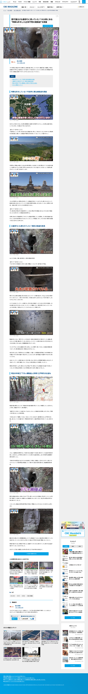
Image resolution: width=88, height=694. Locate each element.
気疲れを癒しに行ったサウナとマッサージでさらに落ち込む (76, 598)
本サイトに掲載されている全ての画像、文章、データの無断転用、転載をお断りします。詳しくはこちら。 (24, 679)
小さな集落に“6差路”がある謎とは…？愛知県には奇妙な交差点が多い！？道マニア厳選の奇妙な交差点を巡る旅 (31, 573)
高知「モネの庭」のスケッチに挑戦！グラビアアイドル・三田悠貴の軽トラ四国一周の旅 (76, 612)
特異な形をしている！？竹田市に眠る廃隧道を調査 (23, 79)
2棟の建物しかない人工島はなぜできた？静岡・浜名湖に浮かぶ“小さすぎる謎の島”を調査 (49, 643)
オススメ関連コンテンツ (17, 85)
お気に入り (81, 6)
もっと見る (73, 617)
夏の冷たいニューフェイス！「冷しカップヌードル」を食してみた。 (76, 571)
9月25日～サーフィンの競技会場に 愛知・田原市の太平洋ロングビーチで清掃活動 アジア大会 (76, 659)
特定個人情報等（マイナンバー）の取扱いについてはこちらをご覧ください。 (19, 677)
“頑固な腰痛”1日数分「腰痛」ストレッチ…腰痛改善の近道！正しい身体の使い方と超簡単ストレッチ (76, 553)
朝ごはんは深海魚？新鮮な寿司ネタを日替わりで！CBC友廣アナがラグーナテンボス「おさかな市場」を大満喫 (76, 586)
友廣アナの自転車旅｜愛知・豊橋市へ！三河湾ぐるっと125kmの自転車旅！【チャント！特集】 (76, 592)
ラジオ (19, 2)
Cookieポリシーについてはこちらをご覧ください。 (14, 681)
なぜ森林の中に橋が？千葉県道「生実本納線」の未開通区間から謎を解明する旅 (12, 659)
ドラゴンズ (57, 2)
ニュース (34, 2)
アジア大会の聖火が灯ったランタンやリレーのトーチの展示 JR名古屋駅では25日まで (76, 646)
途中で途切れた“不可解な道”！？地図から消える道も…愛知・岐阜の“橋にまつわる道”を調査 (31, 643)
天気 (40, 2)
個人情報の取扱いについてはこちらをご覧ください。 (14, 676)
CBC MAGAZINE (10, 6)
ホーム (4, 10)
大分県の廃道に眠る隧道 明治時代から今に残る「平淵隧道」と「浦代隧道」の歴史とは (16, 572)
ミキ (19, 595)
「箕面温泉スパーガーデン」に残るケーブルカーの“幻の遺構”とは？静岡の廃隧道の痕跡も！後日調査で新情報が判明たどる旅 (31, 660)
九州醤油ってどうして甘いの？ (75, 564)
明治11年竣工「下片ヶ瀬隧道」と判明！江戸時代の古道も (24, 83)
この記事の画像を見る (31, 553)
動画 (52, 2)
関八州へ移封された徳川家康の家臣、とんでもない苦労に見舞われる (76, 559)
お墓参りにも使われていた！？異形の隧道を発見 (22, 81)
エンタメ (13, 595)
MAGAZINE (46, 2)
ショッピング (74, 2)
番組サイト (14, 618)
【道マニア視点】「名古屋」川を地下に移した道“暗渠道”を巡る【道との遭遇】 (16, 587)
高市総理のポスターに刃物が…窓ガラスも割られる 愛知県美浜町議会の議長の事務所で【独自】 (76, 633)
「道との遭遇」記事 (17, 10)
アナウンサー (65, 2)
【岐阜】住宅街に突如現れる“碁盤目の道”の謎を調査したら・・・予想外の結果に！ (46, 572)
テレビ (14, 2)
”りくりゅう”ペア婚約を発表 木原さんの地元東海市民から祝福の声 (76, 639)
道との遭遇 (10, 10)
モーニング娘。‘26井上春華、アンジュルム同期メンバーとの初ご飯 (76, 605)
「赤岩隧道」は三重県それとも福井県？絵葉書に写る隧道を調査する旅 (45, 587)
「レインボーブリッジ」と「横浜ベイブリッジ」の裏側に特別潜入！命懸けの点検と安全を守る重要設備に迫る (31, 587)
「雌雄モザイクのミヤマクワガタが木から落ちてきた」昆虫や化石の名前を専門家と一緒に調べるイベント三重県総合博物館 (76, 653)
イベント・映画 (27, 2)
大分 (24, 595)
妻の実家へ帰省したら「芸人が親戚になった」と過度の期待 (76, 578)
